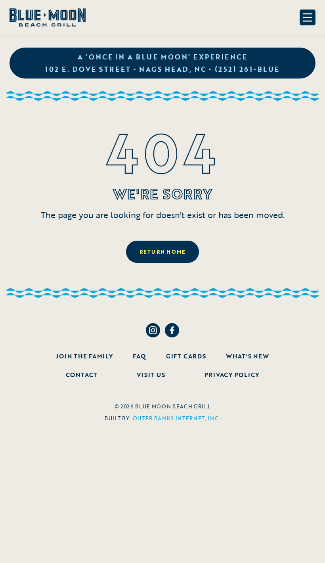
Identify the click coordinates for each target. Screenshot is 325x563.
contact (82, 375)
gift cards (186, 356)
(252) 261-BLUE (247, 69)
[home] (48, 17)
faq (139, 356)
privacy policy (232, 375)
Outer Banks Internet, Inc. (177, 418)
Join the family (84, 356)
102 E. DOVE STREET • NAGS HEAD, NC (125, 69)
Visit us (151, 375)
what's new (247, 356)
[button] (307, 17)
